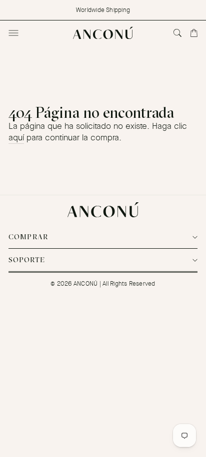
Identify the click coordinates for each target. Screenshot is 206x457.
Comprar (28, 236)
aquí (16, 137)
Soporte (27, 259)
